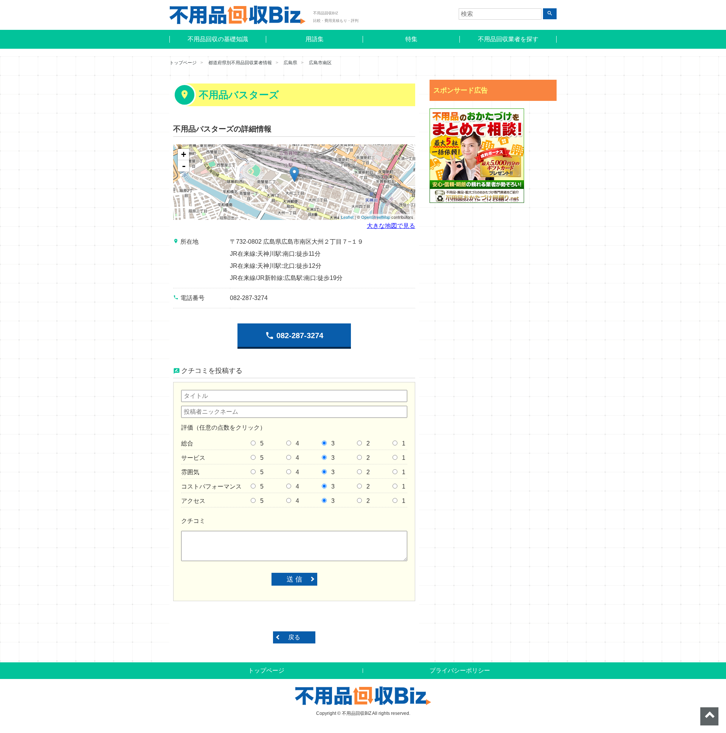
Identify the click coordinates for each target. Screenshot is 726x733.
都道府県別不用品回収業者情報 (240, 62)
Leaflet (347, 217)
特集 (411, 39)
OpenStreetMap (375, 217)
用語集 (315, 39)
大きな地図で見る (391, 226)
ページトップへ (709, 716)
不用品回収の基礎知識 (218, 39)
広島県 (290, 62)
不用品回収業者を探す (508, 39)
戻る (294, 637)
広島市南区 (320, 62)
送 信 (294, 579)
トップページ (183, 62)
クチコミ (193, 521)
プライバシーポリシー (460, 670)
